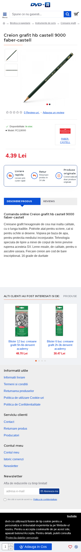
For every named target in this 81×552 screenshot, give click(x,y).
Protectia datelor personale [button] (22, 537)
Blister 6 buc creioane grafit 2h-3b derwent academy (60, 345)
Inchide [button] (72, 516)
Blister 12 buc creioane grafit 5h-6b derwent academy (22, 345)
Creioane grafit (68, 23)
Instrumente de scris (45, 23)
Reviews (49, 201)
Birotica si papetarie (20, 23)
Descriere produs (19, 201)
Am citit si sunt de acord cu (32, 499)
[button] (47, 104)
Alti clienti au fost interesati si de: (32, 296)
